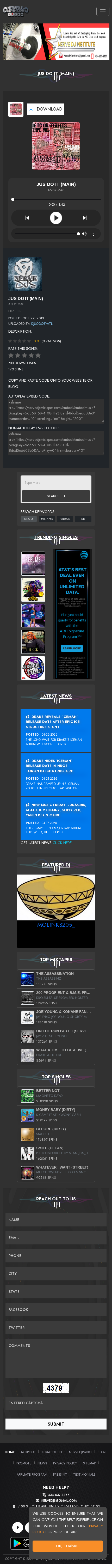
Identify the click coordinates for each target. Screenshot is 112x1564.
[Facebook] (17, 1527)
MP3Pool (28, 1452)
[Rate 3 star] (24, 355)
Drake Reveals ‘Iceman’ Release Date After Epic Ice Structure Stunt (53, 721)
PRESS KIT (60, 1474)
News (42, 1463)
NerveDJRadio (80, 1452)
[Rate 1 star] (11, 355)
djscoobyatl (42, 323)
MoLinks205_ (56, 924)
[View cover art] (16, 109)
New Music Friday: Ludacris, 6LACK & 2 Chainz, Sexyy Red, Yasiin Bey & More (56, 809)
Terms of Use (52, 1452)
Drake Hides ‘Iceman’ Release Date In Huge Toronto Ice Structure (49, 765)
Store (102, 1452)
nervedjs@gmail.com (59, 1501)
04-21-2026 (49, 778)
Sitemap (89, 1463)
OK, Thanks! (68, 1546)
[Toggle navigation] (102, 11)
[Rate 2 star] (17, 355)
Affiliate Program (32, 1474)
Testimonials (84, 1474)
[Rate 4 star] (31, 355)
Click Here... (63, 842)
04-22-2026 (50, 734)
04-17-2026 (49, 823)
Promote (24, 1463)
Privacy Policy (65, 1463)
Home (10, 1452)
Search (54, 496)
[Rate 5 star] (38, 355)
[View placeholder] (25, 273)
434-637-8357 (58, 1495)
